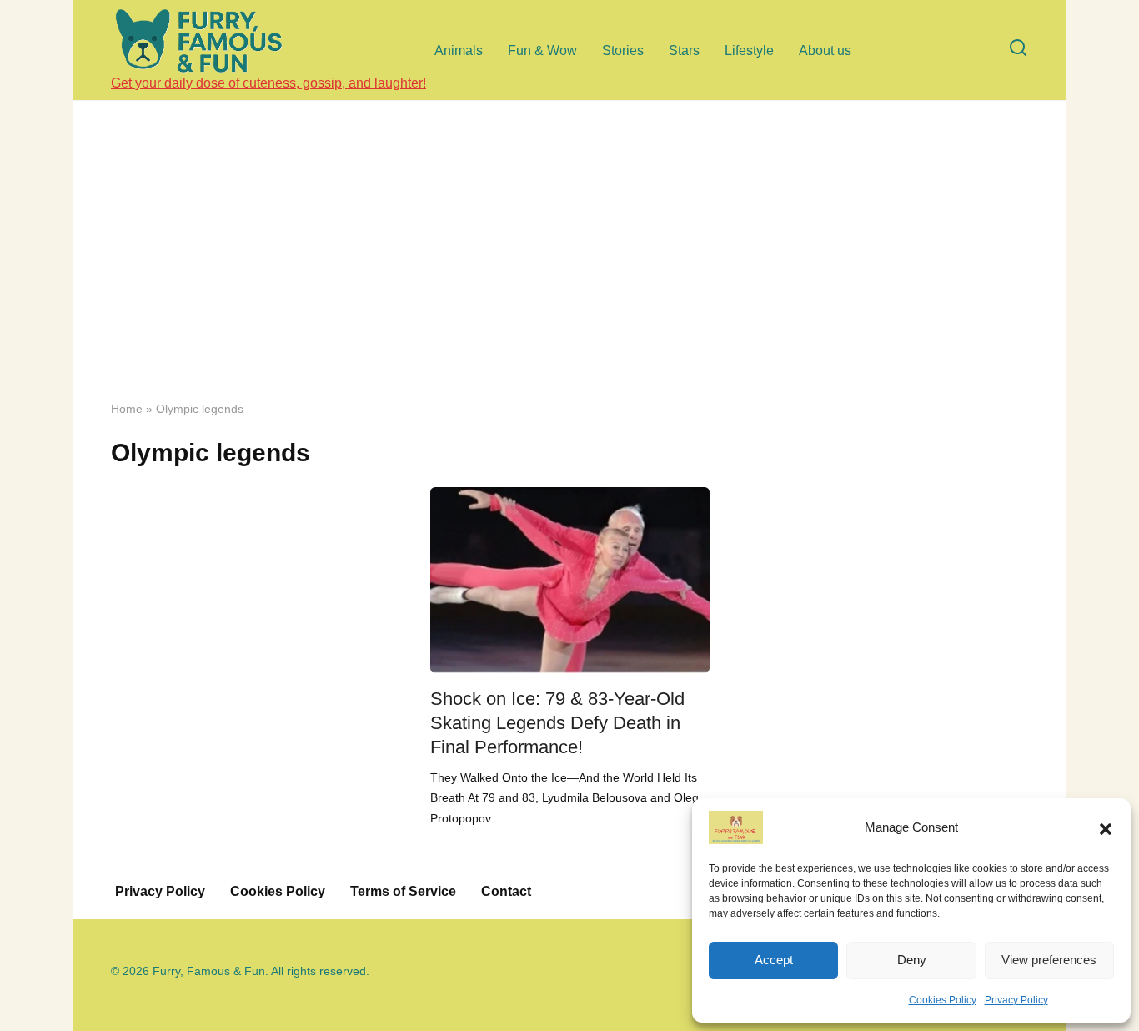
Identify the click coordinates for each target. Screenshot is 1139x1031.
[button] (1105, 827)
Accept (774, 960)
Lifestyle (749, 50)
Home (127, 409)
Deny (911, 960)
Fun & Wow (542, 50)
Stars (684, 50)
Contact (506, 891)
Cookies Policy (942, 1000)
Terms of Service (403, 891)
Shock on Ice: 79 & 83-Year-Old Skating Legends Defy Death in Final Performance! (557, 722)
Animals (458, 50)
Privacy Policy (1016, 1000)
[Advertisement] (569, 263)
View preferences (1048, 960)
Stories (623, 50)
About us (825, 50)
